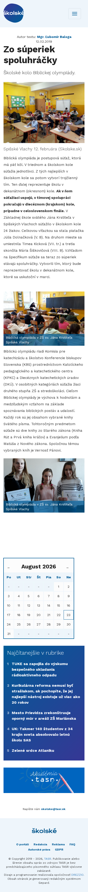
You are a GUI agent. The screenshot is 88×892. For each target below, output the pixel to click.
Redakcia (40, 844)
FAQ (72, 844)
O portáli (22, 844)
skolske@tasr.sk (53, 809)
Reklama (58, 844)
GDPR (59, 849)
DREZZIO (77, 874)
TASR (47, 858)
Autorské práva (39, 849)
